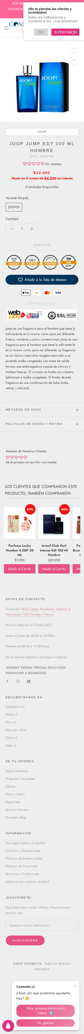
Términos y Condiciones (22, 874)
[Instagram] (18, 681)
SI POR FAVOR (65, 32)
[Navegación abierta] (6, 28)
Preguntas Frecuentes (20, 778)
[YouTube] (28, 681)
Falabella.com (15, 706)
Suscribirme (25, 940)
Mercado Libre (16, 730)
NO (41, 32)
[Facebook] (7, 681)
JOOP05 (14, 207)
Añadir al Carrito (19, 568)
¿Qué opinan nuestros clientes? (27, 881)
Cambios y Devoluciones (23, 850)
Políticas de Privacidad (22, 866)
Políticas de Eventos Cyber (24, 858)
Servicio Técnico (17, 809)
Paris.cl (11, 722)
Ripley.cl (11, 714)
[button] (34, 164)
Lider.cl (11, 745)
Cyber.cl (11, 737)
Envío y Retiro (15, 794)
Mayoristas (13, 802)
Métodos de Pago (23, 409)
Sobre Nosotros (17, 771)
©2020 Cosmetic (27, 963)
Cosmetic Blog (16, 817)
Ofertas (11, 786)
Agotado (42, 245)
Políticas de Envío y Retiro (34, 424)
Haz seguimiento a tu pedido (26, 843)
